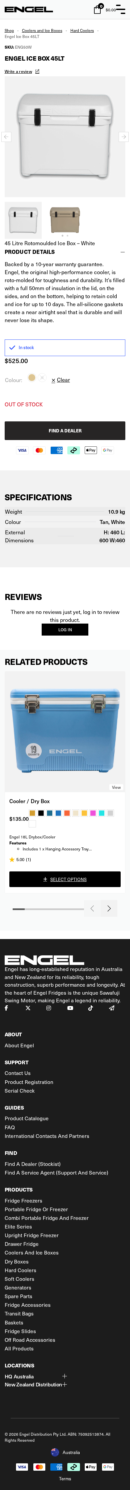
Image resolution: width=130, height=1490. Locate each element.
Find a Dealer (65, 430)
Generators (18, 1287)
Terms (65, 1478)
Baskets (14, 1322)
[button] (23, 220)
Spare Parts (18, 1296)
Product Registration (29, 1082)
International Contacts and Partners (47, 1136)
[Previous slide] (92, 908)
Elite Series (18, 1226)
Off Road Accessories (30, 1339)
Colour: (13, 380)
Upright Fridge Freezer (32, 1235)
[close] (120, 9)
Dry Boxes (17, 1261)
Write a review (18, 71)
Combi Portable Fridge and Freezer (47, 1218)
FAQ (10, 1127)
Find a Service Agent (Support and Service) (56, 1172)
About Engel (19, 1045)
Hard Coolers (82, 30)
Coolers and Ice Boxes (42, 30)
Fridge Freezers (23, 1200)
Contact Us (18, 1073)
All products (19, 1348)
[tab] (62, 236)
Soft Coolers (19, 1278)
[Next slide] (124, 137)
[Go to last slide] (6, 137)
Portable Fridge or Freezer (36, 1209)
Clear (63, 379)
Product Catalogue (27, 1118)
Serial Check (20, 1090)
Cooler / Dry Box (29, 801)
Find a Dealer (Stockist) (33, 1164)
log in (65, 630)
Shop (9, 30)
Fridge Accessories (28, 1304)
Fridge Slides (20, 1331)
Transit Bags (19, 1313)
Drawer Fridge (22, 1243)
